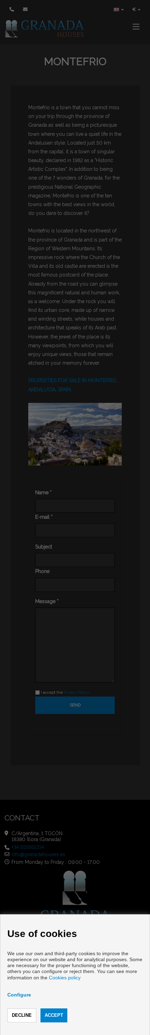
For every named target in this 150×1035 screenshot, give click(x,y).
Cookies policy (65, 977)
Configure (19, 995)
